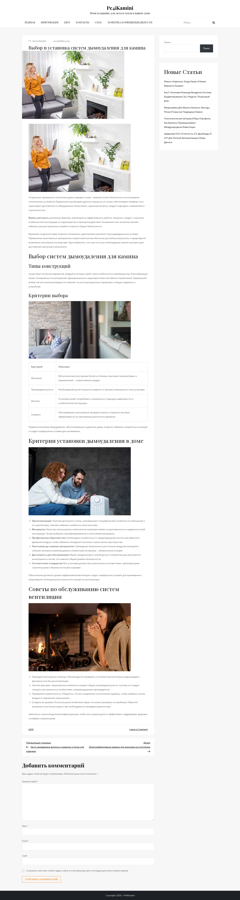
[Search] (213, 22)
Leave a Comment (138, 729)
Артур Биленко (39, 40)
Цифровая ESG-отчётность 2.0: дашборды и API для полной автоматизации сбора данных (187, 138)
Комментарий (30, 781)
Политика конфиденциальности (130, 22)
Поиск (167, 42)
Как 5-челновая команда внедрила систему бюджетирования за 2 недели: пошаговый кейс (187, 96)
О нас (98, 22)
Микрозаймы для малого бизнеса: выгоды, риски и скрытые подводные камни (187, 109)
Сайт (24, 855)
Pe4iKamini (120, 8)
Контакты (82, 22)
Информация (49, 22)
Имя (25, 826)
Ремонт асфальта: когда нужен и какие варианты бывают (185, 83)
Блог (67, 22)
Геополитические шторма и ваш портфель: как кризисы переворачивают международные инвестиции (187, 122)
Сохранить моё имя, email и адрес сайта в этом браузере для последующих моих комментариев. (77, 870)
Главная (30, 22)
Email (25, 840)
